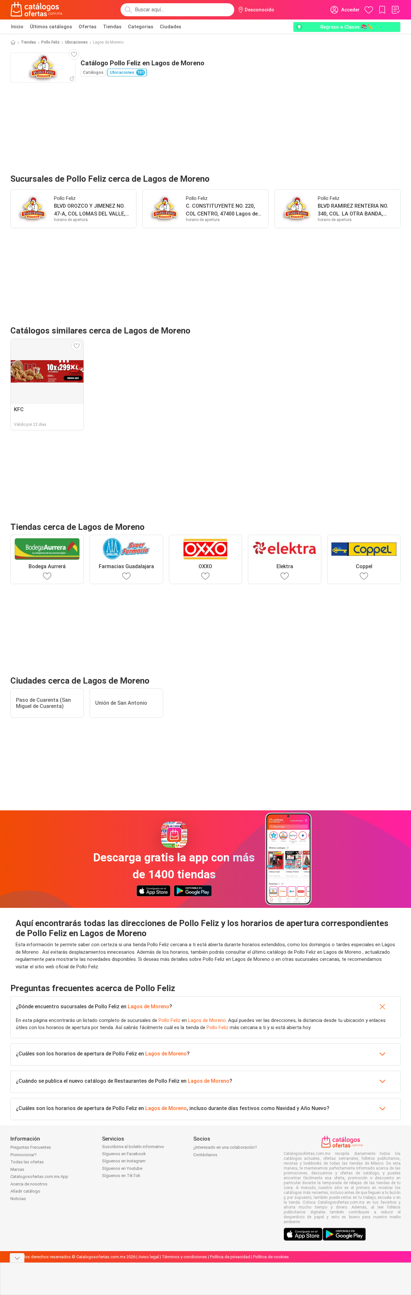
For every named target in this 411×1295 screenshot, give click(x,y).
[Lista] (395, 10)
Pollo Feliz (50, 42)
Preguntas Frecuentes (30, 1147)
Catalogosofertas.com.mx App (39, 1176)
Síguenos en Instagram (124, 1160)
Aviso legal (148, 1256)
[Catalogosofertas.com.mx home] (36, 10)
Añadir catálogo (25, 1191)
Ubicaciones (76, 42)
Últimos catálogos (51, 27)
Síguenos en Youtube (122, 1168)
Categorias (140, 27)
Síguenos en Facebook (124, 1153)
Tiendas (112, 27)
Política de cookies (271, 1256)
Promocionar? (23, 1154)
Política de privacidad (230, 1256)
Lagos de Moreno (148, 1006)
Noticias (18, 1198)
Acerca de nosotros (28, 1184)
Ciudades (170, 27)
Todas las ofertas (27, 1161)
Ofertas (87, 27)
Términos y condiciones (184, 1256)
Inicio (17, 27)
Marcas (17, 1169)
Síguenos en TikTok (121, 1175)
